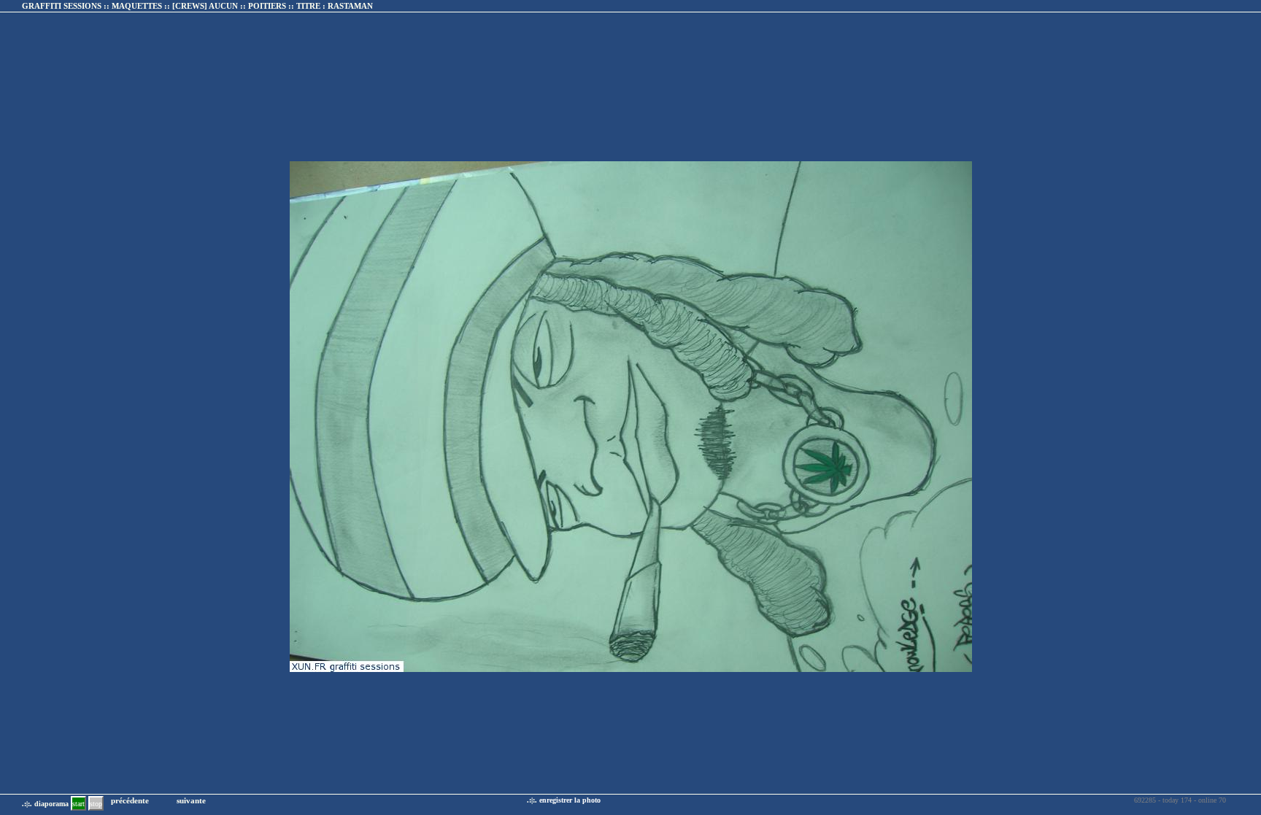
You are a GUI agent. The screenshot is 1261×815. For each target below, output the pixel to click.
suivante (191, 800)
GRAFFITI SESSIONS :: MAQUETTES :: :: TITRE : (197, 5)
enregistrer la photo (570, 800)
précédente (130, 800)
